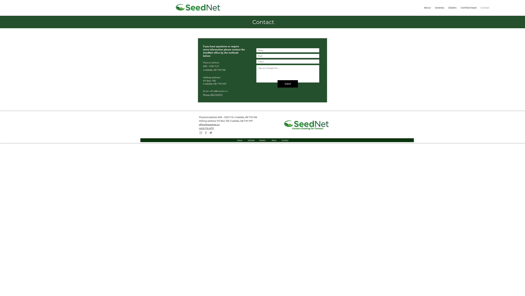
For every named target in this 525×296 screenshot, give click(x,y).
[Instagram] (201, 133)
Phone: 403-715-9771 (213, 94)
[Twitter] (211, 133)
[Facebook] (206, 133)
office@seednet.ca (209, 124)
